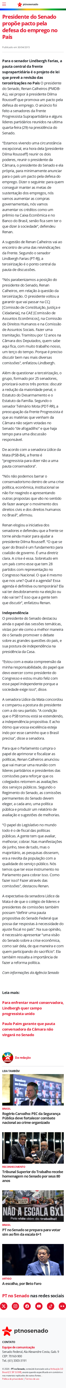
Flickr (62, 1306)
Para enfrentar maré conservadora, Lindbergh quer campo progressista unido (33, 1008)
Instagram (15, 1306)
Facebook (27, 1306)
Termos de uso (32, 1378)
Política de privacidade (12, 1378)
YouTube (39, 1306)
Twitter (3, 1306)
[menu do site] (4, 4)
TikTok (50, 1306)
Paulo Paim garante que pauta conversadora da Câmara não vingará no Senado (28, 1029)
